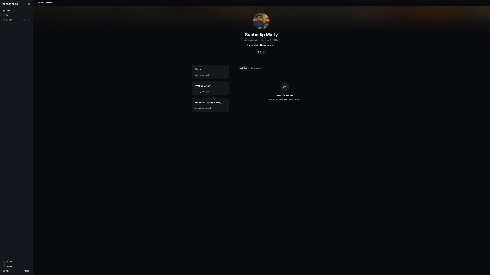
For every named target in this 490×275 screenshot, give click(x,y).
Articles (243, 68)
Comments (256, 68)
